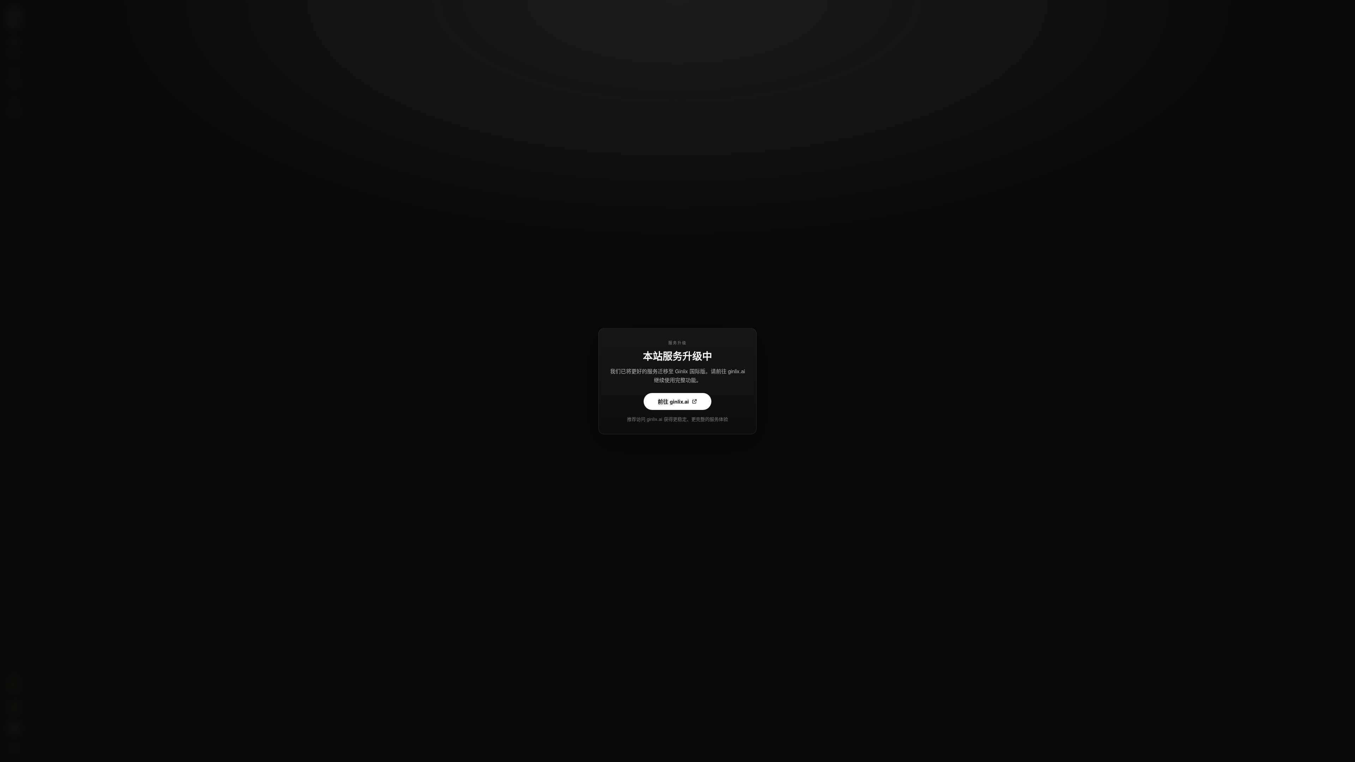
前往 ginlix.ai (673, 401)
